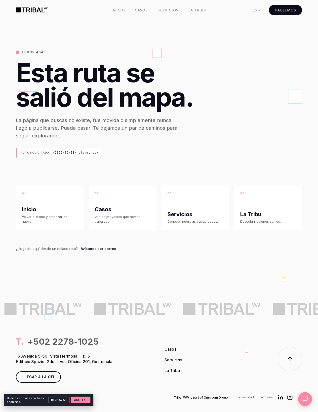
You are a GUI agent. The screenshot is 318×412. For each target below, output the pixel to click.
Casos (141, 10)
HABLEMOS (285, 10)
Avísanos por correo (98, 249)
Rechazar (59, 399)
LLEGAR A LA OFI (38, 377)
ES (255, 10)
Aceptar (81, 399)
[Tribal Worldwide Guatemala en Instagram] (290, 397)
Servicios (168, 10)
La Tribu (197, 10)
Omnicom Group (216, 397)
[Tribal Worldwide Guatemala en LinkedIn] (280, 397)
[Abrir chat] (305, 399)
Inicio (118, 10)
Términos (266, 397)
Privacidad (246, 397)
